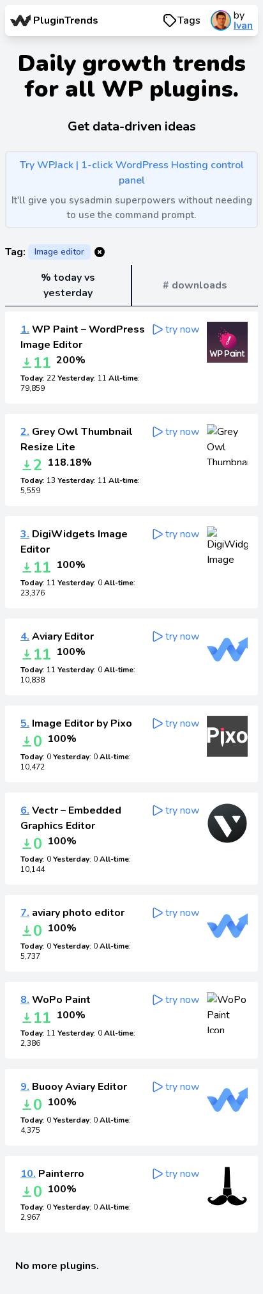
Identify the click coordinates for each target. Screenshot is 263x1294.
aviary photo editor (72, 913)
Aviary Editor (57, 636)
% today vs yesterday (68, 285)
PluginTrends (65, 20)
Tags (188, 20)
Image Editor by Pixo (76, 723)
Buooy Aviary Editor (73, 1087)
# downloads (195, 285)
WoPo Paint (55, 1000)
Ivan (243, 26)
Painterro (52, 1174)
